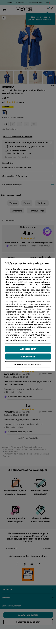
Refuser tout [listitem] (28, 356)
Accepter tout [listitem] (28, 348)
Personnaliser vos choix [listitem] (27, 364)
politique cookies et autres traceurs (28, 340)
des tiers (28, 306)
